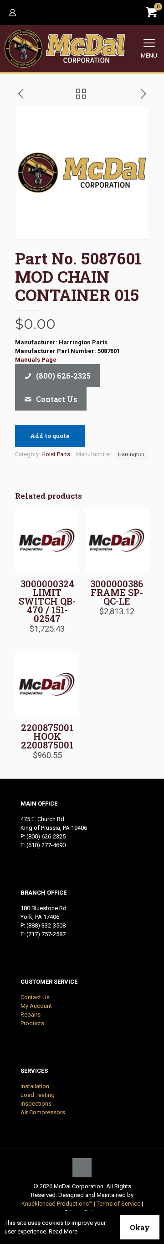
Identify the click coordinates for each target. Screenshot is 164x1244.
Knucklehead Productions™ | (59, 1203)
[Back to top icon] (82, 1167)
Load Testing (37, 1094)
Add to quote (50, 436)
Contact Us (35, 997)
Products (32, 1023)
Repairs (30, 1014)
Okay (140, 1227)
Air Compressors (42, 1112)
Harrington (131, 454)
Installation (34, 1086)
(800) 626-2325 (46, 836)
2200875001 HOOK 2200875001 (47, 736)
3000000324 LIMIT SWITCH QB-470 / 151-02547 (47, 601)
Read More (63, 1231)
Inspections (35, 1103)
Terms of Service (118, 1203)
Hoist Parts (55, 454)
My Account (36, 1005)
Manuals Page (35, 359)
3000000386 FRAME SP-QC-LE (116, 592)
